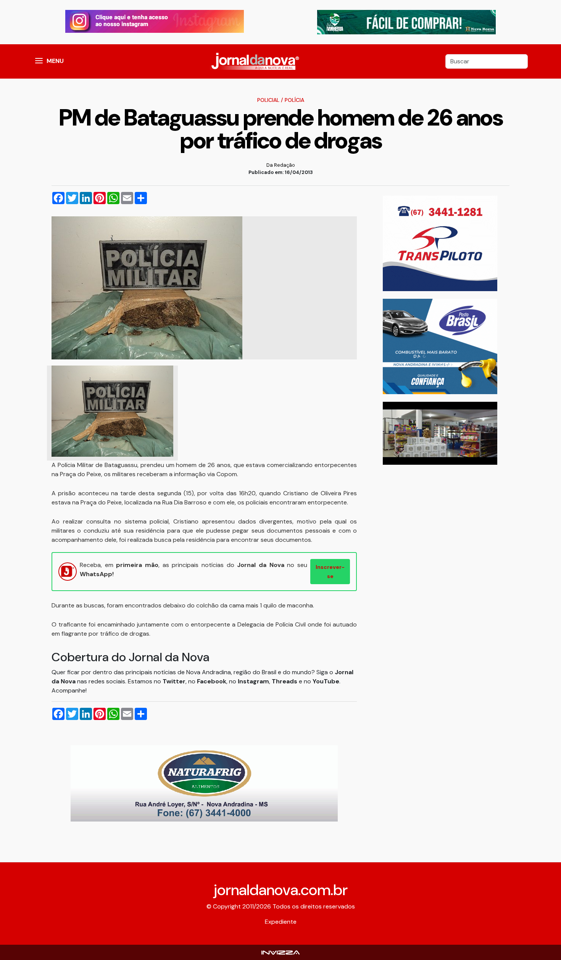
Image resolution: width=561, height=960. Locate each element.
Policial (268, 100)
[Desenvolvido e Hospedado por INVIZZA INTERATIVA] (280, 952)
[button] (39, 61)
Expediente (281, 922)
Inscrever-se (330, 572)
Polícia (294, 100)
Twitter (174, 681)
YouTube (326, 681)
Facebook (211, 681)
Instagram (253, 681)
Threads (285, 681)
